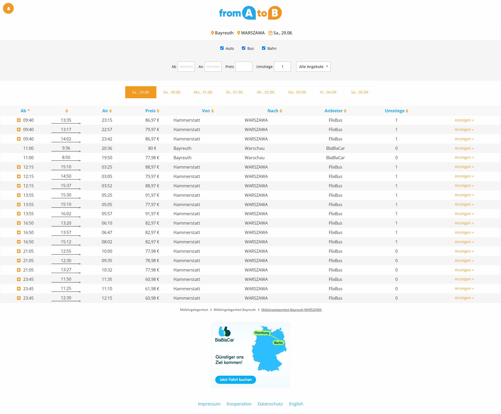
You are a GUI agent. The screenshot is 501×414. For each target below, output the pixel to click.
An (201, 66)
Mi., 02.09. (266, 92)
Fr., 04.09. (328, 92)
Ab (174, 66)
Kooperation (239, 404)
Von (206, 111)
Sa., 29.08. (141, 92)
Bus (250, 48)
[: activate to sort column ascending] (66, 110)
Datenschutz (270, 404)
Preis (229, 66)
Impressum (209, 404)
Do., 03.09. (297, 92)
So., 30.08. (172, 92)
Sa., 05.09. (360, 92)
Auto (230, 48)
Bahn (272, 48)
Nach (272, 111)
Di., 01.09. (234, 92)
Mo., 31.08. (203, 92)
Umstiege (264, 66)
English (296, 404)
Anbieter (334, 111)
